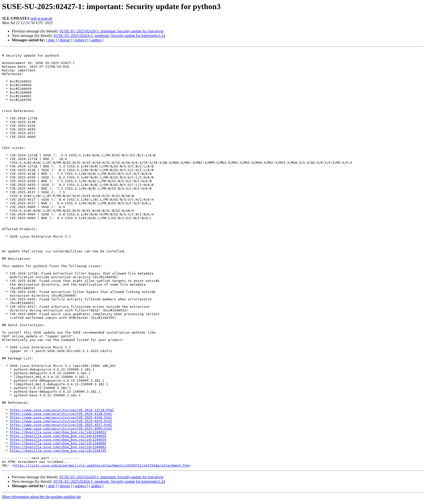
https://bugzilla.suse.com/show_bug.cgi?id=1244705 (58, 451)
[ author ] (96, 40)
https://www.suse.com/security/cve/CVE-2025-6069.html (61, 428)
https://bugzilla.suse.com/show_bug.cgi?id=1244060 (58, 443)
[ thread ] (65, 40)
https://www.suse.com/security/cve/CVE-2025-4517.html (61, 425)
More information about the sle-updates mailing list (41, 497)
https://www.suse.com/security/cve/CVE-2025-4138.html (61, 414)
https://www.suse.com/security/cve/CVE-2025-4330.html (61, 417)
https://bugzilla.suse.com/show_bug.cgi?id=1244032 (58, 432)
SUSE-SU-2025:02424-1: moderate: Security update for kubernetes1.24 (109, 35)
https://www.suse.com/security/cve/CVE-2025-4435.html (61, 421)
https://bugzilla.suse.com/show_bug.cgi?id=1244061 (58, 447)
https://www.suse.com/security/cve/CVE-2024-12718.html (62, 410)
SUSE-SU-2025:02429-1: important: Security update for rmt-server (111, 31)
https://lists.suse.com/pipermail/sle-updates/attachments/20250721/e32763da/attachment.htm (101, 465)
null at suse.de (41, 18)
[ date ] (51, 40)
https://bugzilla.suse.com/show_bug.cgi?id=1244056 (58, 436)
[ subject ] (80, 40)
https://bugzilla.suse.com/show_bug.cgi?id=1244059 (58, 439)
